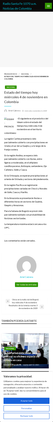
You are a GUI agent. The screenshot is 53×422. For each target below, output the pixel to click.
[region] (26, 397)
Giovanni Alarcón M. (13, 365)
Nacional (25, 74)
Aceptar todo (27, 401)
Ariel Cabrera (14, 111)
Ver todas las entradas (26, 284)
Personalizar (26, 408)
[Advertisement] (26, 39)
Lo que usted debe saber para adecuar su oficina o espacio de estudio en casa (21, 356)
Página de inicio (10, 74)
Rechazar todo (26, 416)
